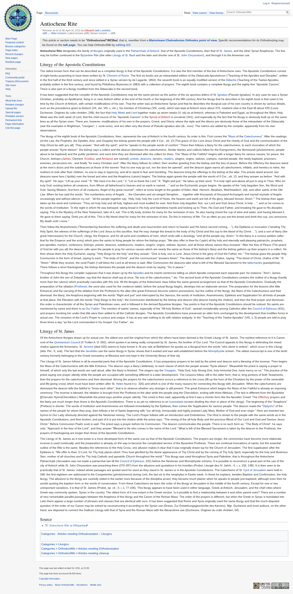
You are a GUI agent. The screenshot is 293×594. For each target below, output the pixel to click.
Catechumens (253, 136)
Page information (14, 124)
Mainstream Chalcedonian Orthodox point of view (183, 40)
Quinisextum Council (67, 342)
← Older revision (57, 33)
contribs (105, 30)
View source (200, 12)
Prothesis (81, 286)
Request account (280, 3)
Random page (13, 62)
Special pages (13, 112)
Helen (119, 383)
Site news (10, 85)
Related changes (14, 104)
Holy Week (118, 112)
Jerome (88, 346)
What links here (13, 100)
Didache (231, 80)
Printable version (14, 116)
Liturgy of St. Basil (123, 55)
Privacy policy (46, 585)
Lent (134, 112)
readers (168, 158)
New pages (11, 58)
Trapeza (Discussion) (17, 81)
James (66, 158)
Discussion (51, 12)
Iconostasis (176, 401)
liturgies (98, 50)
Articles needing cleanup (93, 553)
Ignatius (222, 94)
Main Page (11, 38)
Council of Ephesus (265, 308)
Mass (232, 136)
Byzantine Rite (90, 55)
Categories (48, 533)
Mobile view (95, 585)
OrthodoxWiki (66, 548)
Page (39, 12)
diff (44, 33)
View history (216, 12)
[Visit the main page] (17, 16)
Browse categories (15, 46)
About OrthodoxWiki (64, 585)
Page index (11, 50)
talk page (69, 44)
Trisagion (170, 370)
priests (134, 158)
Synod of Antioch (159, 117)
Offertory (263, 397)
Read (187, 12)
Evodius (89, 158)
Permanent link (13, 120)
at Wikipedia (67, 525)
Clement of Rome (118, 75)
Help (8, 89)
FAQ (7, 73)
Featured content (14, 42)
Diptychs (268, 406)
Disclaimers (82, 585)
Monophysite (216, 351)
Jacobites (91, 351)
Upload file (11, 108)
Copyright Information (49, 578)
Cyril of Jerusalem (254, 470)
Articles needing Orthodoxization (77, 533)
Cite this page (12, 128)
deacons (145, 158)
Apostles (138, 272)
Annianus (107, 158)
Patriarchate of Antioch (145, 50)
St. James (225, 50)
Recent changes (14, 54)
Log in (266, 3)
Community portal (15, 77)
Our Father (92, 308)
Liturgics (106, 533)
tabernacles (254, 262)
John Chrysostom (192, 55)
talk (97, 30)
